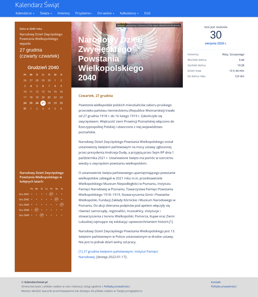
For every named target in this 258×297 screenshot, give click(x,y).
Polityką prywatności (117, 286)
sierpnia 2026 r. (216, 43)
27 (43, 103)
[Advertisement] (43, 140)
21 (49, 97)
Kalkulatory (128, 13)
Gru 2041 (24, 194)
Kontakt (216, 282)
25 (30, 103)
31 (24, 108)
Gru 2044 (24, 210)
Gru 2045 (24, 215)
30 (216, 35)
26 (37, 103)
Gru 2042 (24, 199)
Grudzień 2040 (43, 67)
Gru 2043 (24, 204)
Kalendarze (24, 13)
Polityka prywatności (224, 286)
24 (24, 103)
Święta (45, 13)
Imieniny (64, 13)
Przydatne (82, 13)
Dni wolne (104, 13)
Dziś (147, 13)
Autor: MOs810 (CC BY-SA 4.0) (166, 25)
